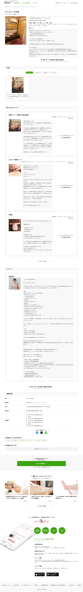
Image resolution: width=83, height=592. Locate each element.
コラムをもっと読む (41, 505)
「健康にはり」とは (6, 585)
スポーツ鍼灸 (28, 440)
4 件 (16, 14)
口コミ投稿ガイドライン (26, 585)
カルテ (68, 2)
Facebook (37, 433)
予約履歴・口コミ (58, 2)
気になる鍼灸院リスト (75, 2)
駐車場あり (45, 440)
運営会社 (79, 585)
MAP (49, 18)
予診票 (64, 2)
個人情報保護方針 (44, 585)
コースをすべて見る (41, 261)
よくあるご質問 (16, 585)
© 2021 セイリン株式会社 (41, 589)
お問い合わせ (71, 585)
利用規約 (36, 585)
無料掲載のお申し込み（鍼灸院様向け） (58, 585)
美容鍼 (21, 440)
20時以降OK (15, 440)
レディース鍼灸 (36, 440)
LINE (46, 433)
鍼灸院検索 (17, 2)
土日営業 (7, 440)
